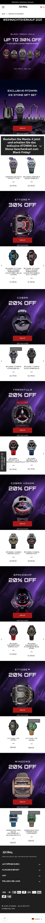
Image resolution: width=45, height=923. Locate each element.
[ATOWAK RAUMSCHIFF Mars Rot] (13, 632)
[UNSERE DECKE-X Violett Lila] (13, 166)
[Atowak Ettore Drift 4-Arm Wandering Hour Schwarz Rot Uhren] (31, 257)
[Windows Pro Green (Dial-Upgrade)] (31, 819)
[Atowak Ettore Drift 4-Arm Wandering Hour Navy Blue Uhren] (13, 257)
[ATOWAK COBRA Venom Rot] (31, 541)
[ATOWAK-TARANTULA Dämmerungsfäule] (13, 447)
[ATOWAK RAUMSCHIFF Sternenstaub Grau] (31, 632)
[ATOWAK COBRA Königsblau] (13, 355)
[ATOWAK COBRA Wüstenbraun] (31, 355)
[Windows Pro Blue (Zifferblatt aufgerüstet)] (13, 819)
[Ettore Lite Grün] (31, 727)
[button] (36, 919)
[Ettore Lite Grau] (13, 727)
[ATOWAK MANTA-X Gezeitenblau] (31, 166)
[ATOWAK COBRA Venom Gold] (13, 541)
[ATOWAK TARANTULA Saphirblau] (31, 447)
